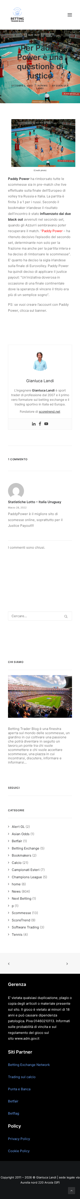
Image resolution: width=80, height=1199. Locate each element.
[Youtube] (46, 424)
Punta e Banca (19, 1089)
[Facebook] (40, 424)
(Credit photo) (40, 170)
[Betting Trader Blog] (18, 15)
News (43, 85)
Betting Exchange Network (29, 1065)
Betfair (13, 1101)
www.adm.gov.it (27, 1038)
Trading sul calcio (22, 1077)
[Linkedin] (34, 424)
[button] (70, 15)
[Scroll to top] (71, 1190)
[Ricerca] (40, 616)
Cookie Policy (19, 1151)
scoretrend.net (49, 411)
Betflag (13, 1113)
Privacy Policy (19, 1139)
